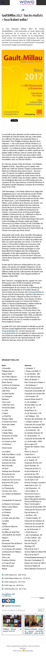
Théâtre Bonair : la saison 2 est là (12, 630)
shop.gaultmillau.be (10, 331)
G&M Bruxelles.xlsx (11, 589)
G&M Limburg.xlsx (10, 582)
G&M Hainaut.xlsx (10, 575)
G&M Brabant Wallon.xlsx (13, 578)
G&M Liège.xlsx (9, 585)
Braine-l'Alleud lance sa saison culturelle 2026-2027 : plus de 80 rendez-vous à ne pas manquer (34, 631)
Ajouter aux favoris (13, 606)
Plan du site (17, 651)
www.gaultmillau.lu (36, 292)
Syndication (29, 651)
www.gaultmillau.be (10, 333)
